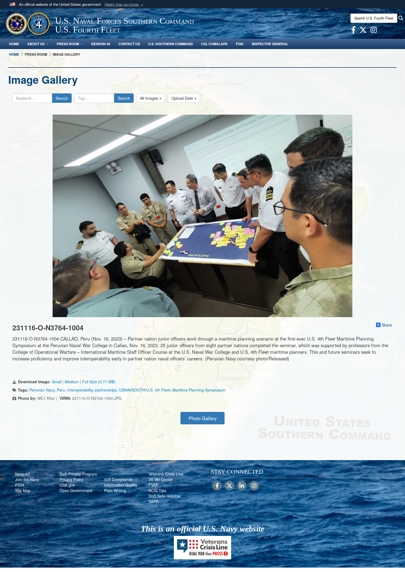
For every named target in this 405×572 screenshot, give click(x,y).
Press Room (68, 43)
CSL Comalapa (214, 43)
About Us (36, 43)
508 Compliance (118, 479)
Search (62, 98)
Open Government (76, 490)
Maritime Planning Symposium (198, 390)
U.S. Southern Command (170, 43)
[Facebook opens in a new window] (353, 31)
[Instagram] (254, 486)
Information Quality (120, 485)
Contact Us (129, 43)
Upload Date (182, 98)
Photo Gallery (203, 418)
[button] (124, 4)
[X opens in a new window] (363, 31)
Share (387, 325)
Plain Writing (115, 490)
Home (14, 43)
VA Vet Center (160, 479)
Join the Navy (27, 479)
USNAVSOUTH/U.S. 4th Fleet (144, 390)
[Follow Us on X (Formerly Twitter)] (229, 486)
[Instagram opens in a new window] (374, 31)
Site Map (23, 490)
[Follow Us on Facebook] (217, 486)
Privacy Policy (71, 479)
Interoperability (80, 390)
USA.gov (67, 485)
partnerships (106, 390)
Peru (61, 390)
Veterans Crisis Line (165, 474)
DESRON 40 (100, 43)
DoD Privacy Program (78, 474)
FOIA (240, 43)
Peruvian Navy (42, 390)
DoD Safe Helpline (164, 496)
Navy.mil (22, 474)
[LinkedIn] (242, 486)
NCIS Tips (157, 490)
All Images (149, 98)
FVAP (153, 485)
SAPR (153, 501)
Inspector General (270, 43)
